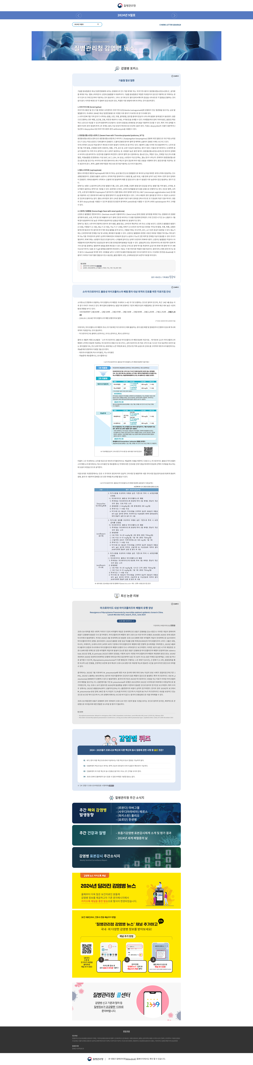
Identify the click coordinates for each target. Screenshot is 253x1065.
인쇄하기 (176, 76)
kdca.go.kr (131, 1059)
